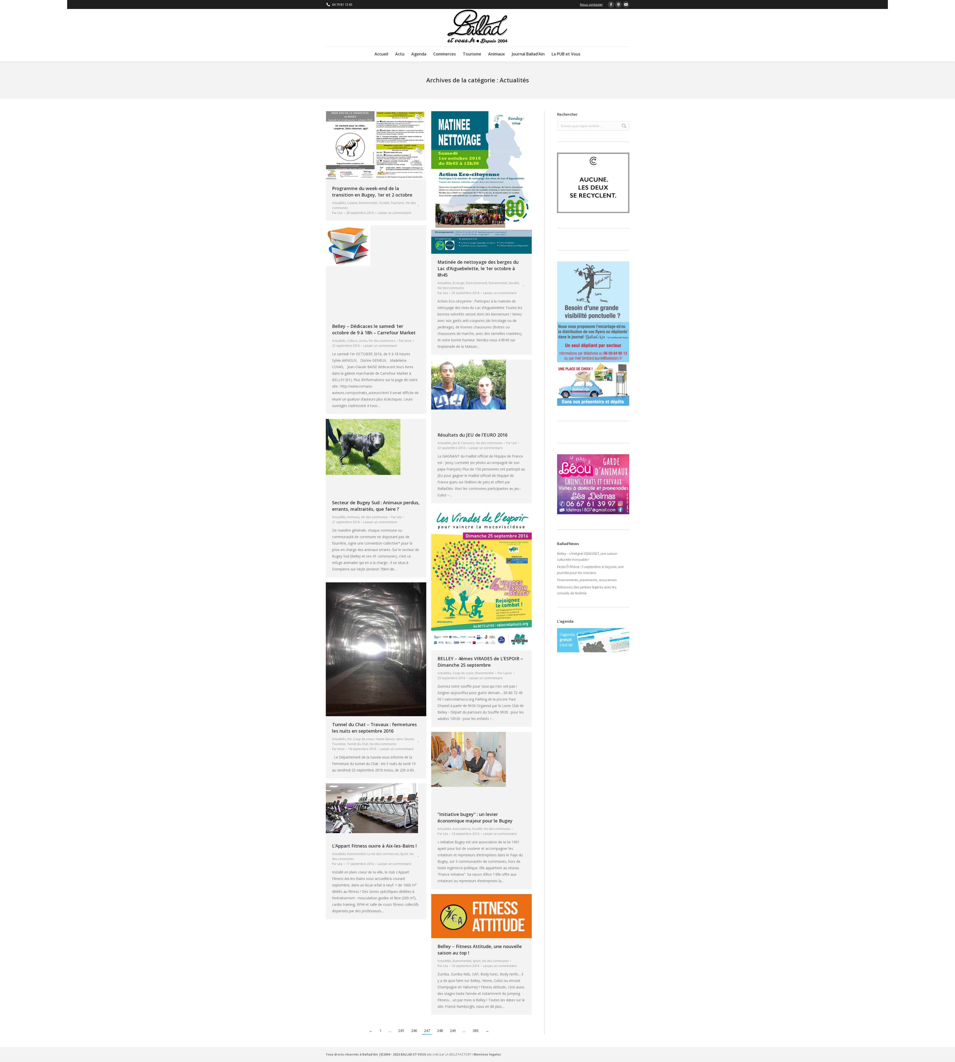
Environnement (476, 283)
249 (453, 1030)
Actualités (339, 203)
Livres (363, 341)
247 (427, 1030)
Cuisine (352, 203)
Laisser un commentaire (394, 213)
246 (414, 1030)
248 (440, 1030)
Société (384, 203)
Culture (352, 341)
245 (401, 1030)
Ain (349, 739)
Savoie (409, 739)
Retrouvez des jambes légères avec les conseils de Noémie (587, 590)
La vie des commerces (383, 854)
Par (337, 213)
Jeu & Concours (463, 443)
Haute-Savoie (385, 739)
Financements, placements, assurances (587, 580)
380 (475, 1030)
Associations (462, 829)
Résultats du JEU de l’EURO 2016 (472, 435)
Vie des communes (450, 288)
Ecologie (459, 283)
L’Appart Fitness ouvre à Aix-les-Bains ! (374, 846)
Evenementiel (368, 203)
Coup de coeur (463, 673)
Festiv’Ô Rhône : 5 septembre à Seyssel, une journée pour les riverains (590, 569)
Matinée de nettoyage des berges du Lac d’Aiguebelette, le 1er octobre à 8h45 (478, 268)
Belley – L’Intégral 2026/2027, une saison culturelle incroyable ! (587, 556)
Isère (399, 739)
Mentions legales (487, 1054)
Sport (404, 854)
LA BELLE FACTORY (458, 1054)
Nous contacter (591, 4)
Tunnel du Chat (357, 744)
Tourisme (397, 203)
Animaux (353, 517)
